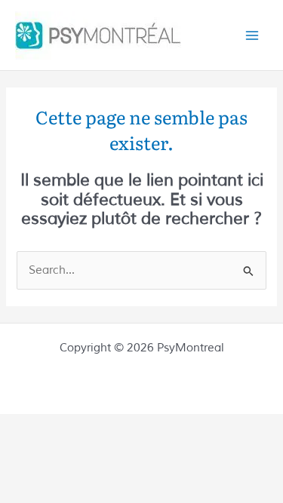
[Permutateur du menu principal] (252, 35)
